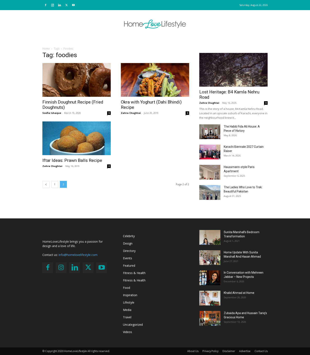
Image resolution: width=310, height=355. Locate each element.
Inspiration (130, 295)
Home (46, 48)
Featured (129, 266)
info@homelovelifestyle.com (78, 255)
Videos (127, 332)
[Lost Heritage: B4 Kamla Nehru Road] (233, 70)
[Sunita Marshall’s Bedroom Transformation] (209, 237)
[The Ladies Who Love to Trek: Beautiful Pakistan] (209, 192)
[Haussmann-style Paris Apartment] (209, 172)
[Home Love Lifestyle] (155, 24)
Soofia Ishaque (51, 112)
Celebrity (129, 236)
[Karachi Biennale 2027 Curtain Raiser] (209, 152)
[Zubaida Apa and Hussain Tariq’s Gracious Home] (209, 318)
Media (127, 310)
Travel (127, 317)
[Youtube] (73, 5)
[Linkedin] (59, 5)
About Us (192, 351)
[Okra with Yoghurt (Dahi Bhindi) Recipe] (155, 80)
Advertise (245, 351)
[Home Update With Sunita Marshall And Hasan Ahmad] (209, 257)
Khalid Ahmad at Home (239, 292)
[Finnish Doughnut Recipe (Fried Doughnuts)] (76, 80)
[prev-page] (46, 184)
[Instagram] (52, 5)
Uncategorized (133, 325)
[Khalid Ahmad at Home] (209, 298)
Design (127, 243)
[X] (66, 5)
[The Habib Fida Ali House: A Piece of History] (209, 131)
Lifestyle (128, 302)
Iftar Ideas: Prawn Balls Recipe (72, 160)
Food (126, 288)
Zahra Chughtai (131, 112)
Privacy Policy (210, 351)
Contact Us (261, 351)
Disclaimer (228, 351)
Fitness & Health (134, 273)
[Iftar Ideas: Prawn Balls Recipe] (76, 138)
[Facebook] (45, 5)
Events (127, 258)
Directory (129, 251)
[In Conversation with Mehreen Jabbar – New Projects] (209, 277)
